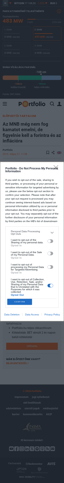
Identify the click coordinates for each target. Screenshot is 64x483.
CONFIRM (19, 302)
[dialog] (32, 241)
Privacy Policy (52, 314)
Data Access (32, 314)
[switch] (50, 241)
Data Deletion (12, 314)
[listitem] (32, 232)
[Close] (57, 168)
